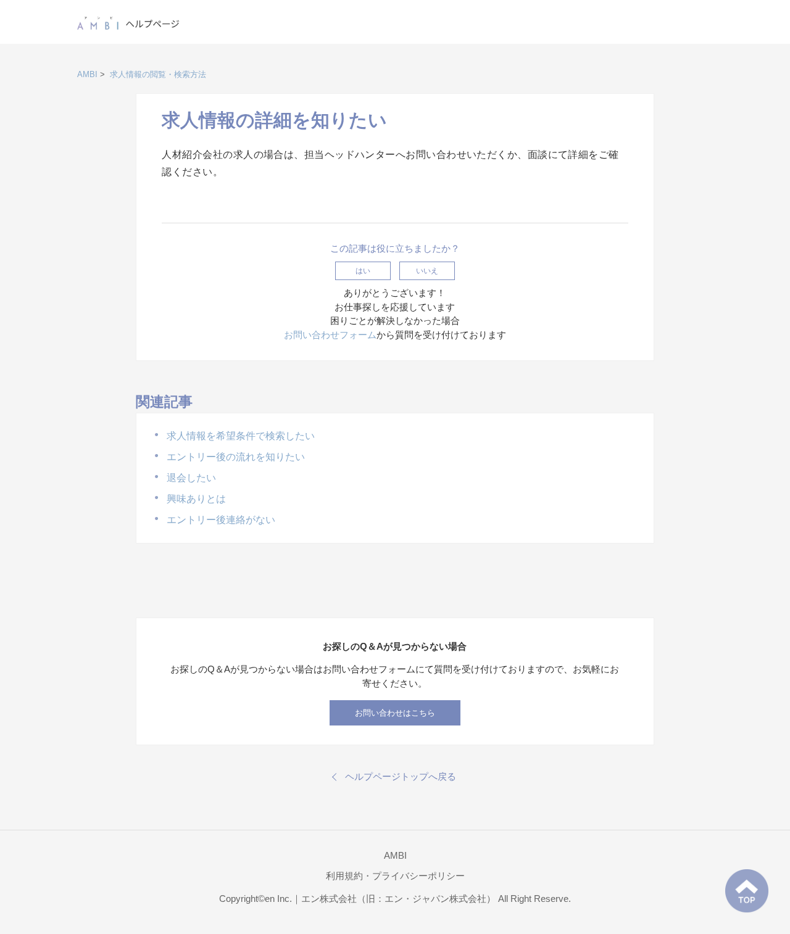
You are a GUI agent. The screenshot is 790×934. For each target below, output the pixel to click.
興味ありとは (196, 499)
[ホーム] (128, 20)
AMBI (87, 74)
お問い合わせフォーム (330, 334)
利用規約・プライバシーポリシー (395, 875)
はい (363, 271)
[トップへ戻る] (746, 890)
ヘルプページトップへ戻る (400, 776)
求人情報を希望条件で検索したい (241, 436)
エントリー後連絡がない (221, 520)
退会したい (191, 478)
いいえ (427, 271)
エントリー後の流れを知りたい (236, 457)
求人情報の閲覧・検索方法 (158, 74)
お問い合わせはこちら (395, 712)
